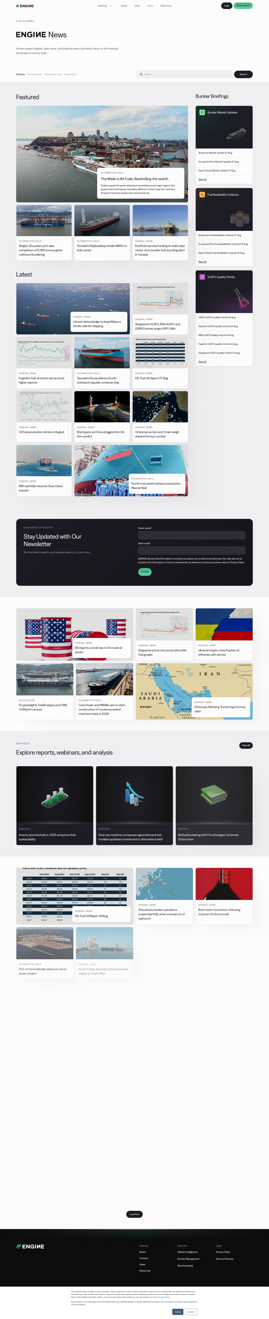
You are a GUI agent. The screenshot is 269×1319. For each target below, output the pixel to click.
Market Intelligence (188, 1252)
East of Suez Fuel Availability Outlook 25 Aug (221, 253)
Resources (166, 5)
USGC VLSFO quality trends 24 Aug (217, 317)
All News (20, 74)
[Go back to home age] (25, 6)
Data (137, 5)
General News (34, 74)
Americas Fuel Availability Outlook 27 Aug (219, 235)
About (124, 5)
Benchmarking (185, 1265)
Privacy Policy (164, 1297)
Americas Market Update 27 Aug (215, 152)
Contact (143, 1258)
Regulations (70, 74)
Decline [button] (191, 1311)
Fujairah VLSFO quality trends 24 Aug (218, 344)
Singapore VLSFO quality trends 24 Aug (219, 353)
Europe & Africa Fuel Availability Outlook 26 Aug (223, 244)
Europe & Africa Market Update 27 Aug (218, 161)
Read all (202, 179)
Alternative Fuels (53, 74)
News (150, 5)
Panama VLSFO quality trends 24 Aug (218, 326)
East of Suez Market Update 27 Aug (216, 170)
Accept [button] (178, 1311)
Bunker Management (189, 1259)
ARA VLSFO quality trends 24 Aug (216, 335)
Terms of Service (224, 1259)
